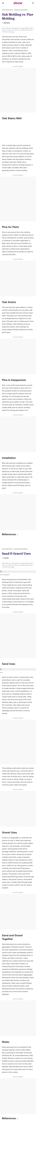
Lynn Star (6, 558)
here (12, 32)
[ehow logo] (18, 3)
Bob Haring (7, 23)
